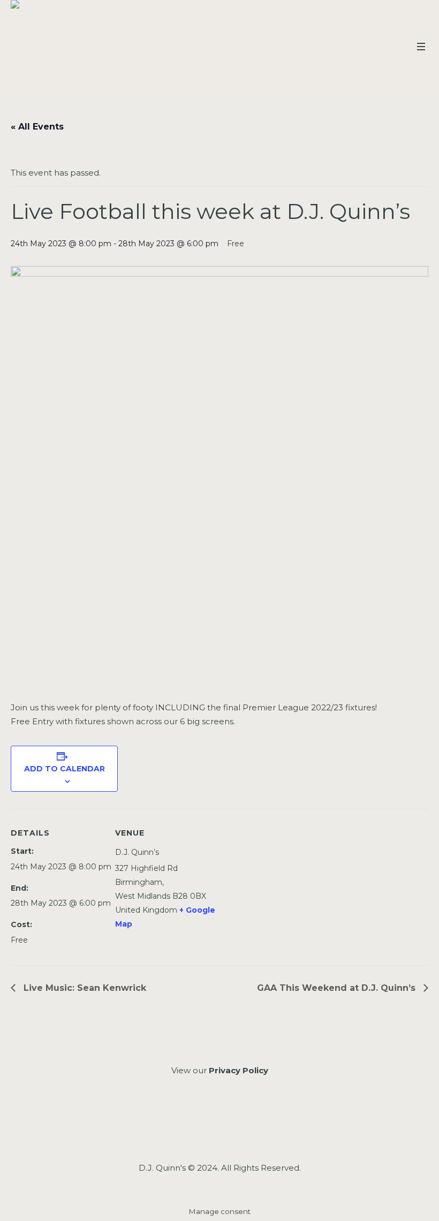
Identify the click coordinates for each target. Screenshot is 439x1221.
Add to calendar (64, 768)
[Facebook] (190, 1128)
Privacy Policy (238, 1070)
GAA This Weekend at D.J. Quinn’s (337, 988)
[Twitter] (247, 1128)
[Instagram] (219, 1128)
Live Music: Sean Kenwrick (83, 988)
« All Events (37, 127)
